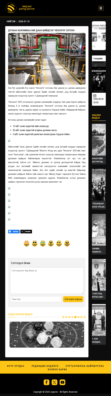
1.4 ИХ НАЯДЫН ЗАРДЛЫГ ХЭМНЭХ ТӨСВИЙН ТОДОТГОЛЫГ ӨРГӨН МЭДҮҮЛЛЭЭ (98, 341)
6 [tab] (78, 317)
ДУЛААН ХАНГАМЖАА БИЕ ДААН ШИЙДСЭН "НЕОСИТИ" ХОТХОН (41, 30)
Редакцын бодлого (45, 366)
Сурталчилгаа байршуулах (85, 366)
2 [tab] (66, 317)
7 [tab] (81, 317)
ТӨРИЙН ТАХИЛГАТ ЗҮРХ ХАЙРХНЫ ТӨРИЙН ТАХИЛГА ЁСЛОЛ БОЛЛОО (96, 250)
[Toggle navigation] (100, 7)
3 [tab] (69, 317)
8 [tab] (84, 317)
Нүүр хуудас (16, 366)
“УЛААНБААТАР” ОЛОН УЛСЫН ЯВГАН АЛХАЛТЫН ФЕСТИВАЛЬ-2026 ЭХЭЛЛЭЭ (99, 205)
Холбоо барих (57, 369)
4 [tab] (72, 317)
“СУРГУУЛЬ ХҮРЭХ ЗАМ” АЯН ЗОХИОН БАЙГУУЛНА (98, 295)
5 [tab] (75, 317)
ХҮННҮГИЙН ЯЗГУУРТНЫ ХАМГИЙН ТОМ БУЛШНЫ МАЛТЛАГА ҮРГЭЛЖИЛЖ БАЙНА (99, 160)
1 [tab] (63, 317)
